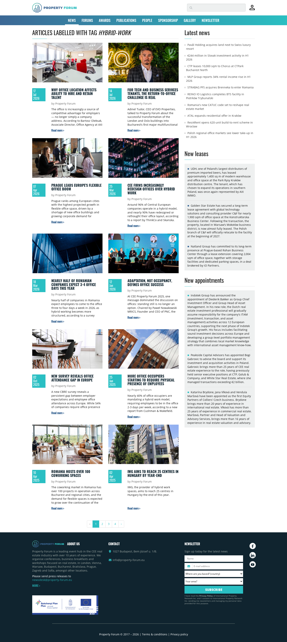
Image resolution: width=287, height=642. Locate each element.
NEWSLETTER (210, 20)
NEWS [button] (72, 20)
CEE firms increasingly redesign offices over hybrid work (151, 189)
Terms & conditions (154, 634)
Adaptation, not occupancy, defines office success (149, 282)
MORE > (36, 586)
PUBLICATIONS (126, 20)
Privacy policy (179, 634)
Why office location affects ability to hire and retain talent (73, 93)
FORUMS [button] (87, 20)
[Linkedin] (253, 555)
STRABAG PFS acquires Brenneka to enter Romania (220, 87)
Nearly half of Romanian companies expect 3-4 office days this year (73, 284)
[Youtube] (253, 564)
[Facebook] (253, 546)
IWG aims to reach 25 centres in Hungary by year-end (152, 473)
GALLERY (190, 20)
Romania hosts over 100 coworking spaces (70, 473)
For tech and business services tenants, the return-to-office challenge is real (152, 93)
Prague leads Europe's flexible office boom (76, 187)
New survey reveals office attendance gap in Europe (72, 377)
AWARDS (105, 20)
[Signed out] (252, 9)
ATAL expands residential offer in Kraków (214, 115)
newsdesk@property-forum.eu (52, 580)
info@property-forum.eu (129, 560)
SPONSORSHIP (168, 20)
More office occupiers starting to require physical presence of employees (151, 379)
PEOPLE (147, 20)
